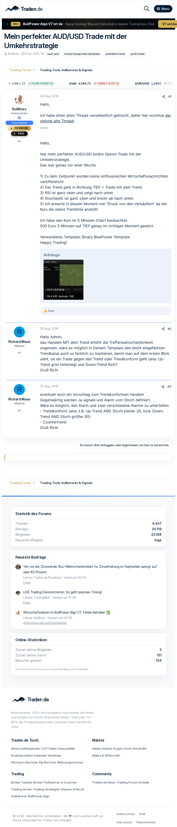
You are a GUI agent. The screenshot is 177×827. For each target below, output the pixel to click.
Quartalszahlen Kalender (29, 755)
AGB (142, 814)
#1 (169, 96)
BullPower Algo (39, 796)
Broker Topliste (21, 782)
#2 (169, 329)
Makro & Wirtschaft (106, 755)
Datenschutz (126, 814)
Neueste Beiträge (30, 557)
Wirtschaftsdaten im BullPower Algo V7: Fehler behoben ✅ (66, 612)
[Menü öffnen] (163, 8)
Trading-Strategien (46, 789)
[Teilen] (164, 96)
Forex (27, 582)
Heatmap (54, 755)
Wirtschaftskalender (25, 748)
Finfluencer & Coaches (60, 782)
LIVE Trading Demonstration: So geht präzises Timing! (62, 592)
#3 (169, 386)
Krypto (118, 748)
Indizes (107, 748)
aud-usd (53, 53)
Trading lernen (21, 789)
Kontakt (143, 782)
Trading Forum (127, 782)
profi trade (138, 53)
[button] (91, 83)
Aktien (96, 748)
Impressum (124, 822)
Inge (158, 540)
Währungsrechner (70, 762)
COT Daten (49, 748)
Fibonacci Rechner (24, 762)
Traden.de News (104, 782)
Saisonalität (66, 748)
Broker (38, 782)
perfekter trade (115, 53)
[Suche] (146, 8)
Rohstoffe (140, 748)
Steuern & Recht (72, 789)
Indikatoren (19, 796)
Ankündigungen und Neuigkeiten (45, 623)
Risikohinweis (146, 822)
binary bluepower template (82, 53)
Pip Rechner (47, 762)
